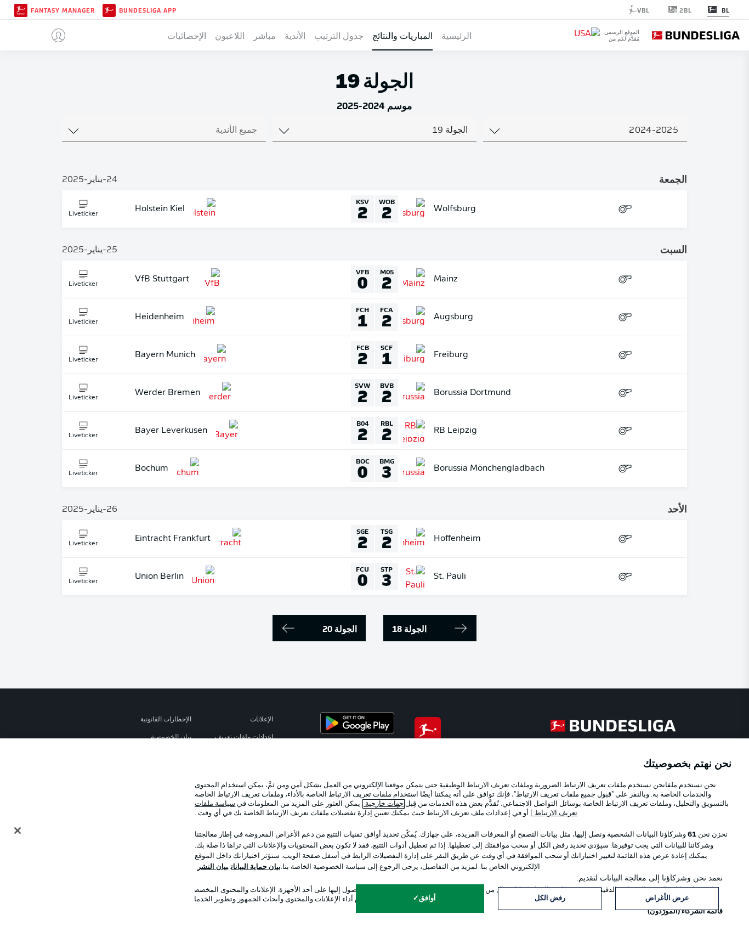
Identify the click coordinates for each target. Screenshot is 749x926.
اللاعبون (230, 35)
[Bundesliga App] (109, 9)
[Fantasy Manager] (20, 9)
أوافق (427, 898)
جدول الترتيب (339, 35)
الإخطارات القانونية (165, 719)
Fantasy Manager (63, 9)
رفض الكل (550, 898)
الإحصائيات (186, 35)
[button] (54, 35)
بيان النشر (212, 867)
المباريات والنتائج (402, 35)
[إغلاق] (17, 830)
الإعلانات (261, 719)
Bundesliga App (148, 9)
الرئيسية (456, 35)
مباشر (264, 35)
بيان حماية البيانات (256, 867)
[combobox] (585, 130)
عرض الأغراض (667, 898)
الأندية (295, 35)
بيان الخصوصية (171, 737)
